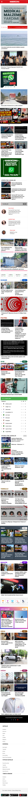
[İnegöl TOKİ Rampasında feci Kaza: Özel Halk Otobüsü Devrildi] (7, 548)
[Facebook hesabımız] (11, 719)
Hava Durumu (5, 771)
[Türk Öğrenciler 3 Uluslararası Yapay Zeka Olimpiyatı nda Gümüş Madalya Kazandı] (20, 494)
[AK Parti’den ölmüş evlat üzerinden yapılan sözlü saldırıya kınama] (14, 347)
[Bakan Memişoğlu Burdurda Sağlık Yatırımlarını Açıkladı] (20, 688)
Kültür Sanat (5, 783)
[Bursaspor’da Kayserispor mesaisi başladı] (14, 385)
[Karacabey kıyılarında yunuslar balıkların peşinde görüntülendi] (14, 38)
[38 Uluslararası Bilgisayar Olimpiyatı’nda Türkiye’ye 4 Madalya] (7, 494)
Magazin (4, 739)
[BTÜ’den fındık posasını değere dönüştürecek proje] (7, 285)
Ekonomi (4, 731)
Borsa (4, 753)
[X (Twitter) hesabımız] (13, 719)
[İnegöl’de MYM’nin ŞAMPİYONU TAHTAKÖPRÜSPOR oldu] (7, 461)
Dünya (4, 741)
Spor (4, 735)
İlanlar (4, 733)
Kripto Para (5, 767)
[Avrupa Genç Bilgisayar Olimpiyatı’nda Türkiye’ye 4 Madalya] (14, 512)
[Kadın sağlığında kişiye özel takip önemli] (14, 705)
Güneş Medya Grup (16, 790)
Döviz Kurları (5, 755)
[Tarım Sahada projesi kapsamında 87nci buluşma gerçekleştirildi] (20, 285)
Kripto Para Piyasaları (7, 757)
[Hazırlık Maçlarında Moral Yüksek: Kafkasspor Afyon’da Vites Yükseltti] (20, 366)
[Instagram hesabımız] (15, 719)
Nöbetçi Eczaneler (6, 769)
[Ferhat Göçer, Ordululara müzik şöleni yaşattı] (7, 567)
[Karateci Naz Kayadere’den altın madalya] (7, 366)
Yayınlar (4, 765)
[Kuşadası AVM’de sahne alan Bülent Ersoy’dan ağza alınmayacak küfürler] (20, 567)
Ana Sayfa (5, 747)
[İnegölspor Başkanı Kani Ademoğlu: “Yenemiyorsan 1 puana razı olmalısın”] (6, 442)
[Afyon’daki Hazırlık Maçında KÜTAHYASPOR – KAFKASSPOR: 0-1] (20, 476)
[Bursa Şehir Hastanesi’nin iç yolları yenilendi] (14, 96)
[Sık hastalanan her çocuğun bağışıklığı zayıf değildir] (7, 688)
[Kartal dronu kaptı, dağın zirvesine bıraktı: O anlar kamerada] (20, 614)
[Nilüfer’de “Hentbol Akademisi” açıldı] (20, 461)
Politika (4, 737)
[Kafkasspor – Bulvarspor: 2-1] (6, 448)
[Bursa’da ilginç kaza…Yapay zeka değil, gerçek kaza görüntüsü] (20, 548)
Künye (4, 751)
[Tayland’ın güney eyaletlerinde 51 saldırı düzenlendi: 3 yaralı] (14, 656)
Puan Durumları (6, 763)
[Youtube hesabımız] (17, 719)
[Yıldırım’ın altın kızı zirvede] (7, 476)
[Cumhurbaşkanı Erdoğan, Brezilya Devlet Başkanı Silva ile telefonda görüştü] (6, 192)
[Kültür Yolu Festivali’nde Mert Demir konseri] (14, 586)
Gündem (4, 729)
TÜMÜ (24, 280)
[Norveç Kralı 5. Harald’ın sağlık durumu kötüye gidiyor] (7, 636)
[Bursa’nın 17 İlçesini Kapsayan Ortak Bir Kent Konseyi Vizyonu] (14, 58)
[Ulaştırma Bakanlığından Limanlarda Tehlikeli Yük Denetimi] (6, 186)
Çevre (4, 778)
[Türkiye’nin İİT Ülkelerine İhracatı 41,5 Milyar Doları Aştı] (14, 304)
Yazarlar (4, 749)
